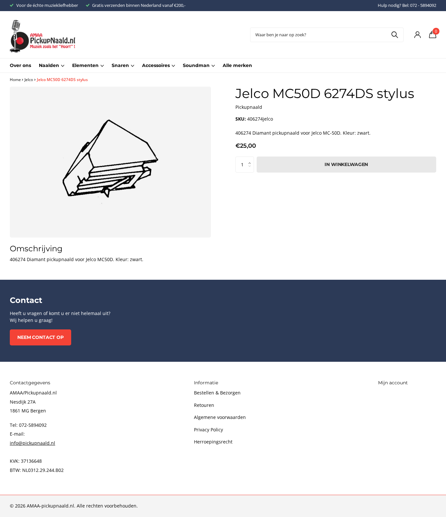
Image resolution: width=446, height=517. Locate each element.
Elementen (85, 65)
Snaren (120, 65)
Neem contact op (40, 337)
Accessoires (156, 65)
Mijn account (393, 383)
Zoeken (395, 34)
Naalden (49, 65)
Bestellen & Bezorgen (217, 393)
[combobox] (327, 34)
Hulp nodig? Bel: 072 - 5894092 (407, 5)
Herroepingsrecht (213, 442)
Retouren (204, 405)
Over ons (20, 65)
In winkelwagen (346, 164)
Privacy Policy (208, 429)
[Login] (417, 34)
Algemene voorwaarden (220, 417)
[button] (251, 158)
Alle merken (237, 65)
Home (15, 79)
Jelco (28, 79)
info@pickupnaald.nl (32, 443)
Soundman (196, 65)
